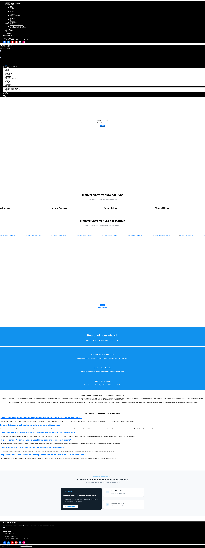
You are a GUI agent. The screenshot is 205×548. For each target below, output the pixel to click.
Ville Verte (12, 18)
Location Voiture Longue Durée (18, 27)
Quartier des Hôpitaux (15, 15)
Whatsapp (102, 305)
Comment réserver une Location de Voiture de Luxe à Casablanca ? (31, 425)
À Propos (8, 29)
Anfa (11, 6)
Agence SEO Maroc (26, 546)
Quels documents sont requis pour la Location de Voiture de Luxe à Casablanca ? (37, 432)
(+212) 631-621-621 (5, 46)
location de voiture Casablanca (14, 3)
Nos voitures (9, 30)
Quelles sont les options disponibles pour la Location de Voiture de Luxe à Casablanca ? (41, 418)
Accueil (8, 2)
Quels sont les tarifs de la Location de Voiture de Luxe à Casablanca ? (32, 447)
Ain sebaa (12, 21)
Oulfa (11, 16)
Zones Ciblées (10, 4)
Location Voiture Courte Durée (17, 26)
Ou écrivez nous (102, 307)
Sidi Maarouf (13, 10)
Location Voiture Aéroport (16, 25)
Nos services (9, 23)
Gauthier (12, 8)
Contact (8, 33)
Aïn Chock (12, 19)
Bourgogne (12, 12)
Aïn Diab (12, 11)
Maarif (11, 7)
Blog (7, 31)
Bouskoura (12, 14)
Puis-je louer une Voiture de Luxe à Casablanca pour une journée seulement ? (35, 440)
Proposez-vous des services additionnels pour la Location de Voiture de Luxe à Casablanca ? (43, 455)
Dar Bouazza (13, 22)
